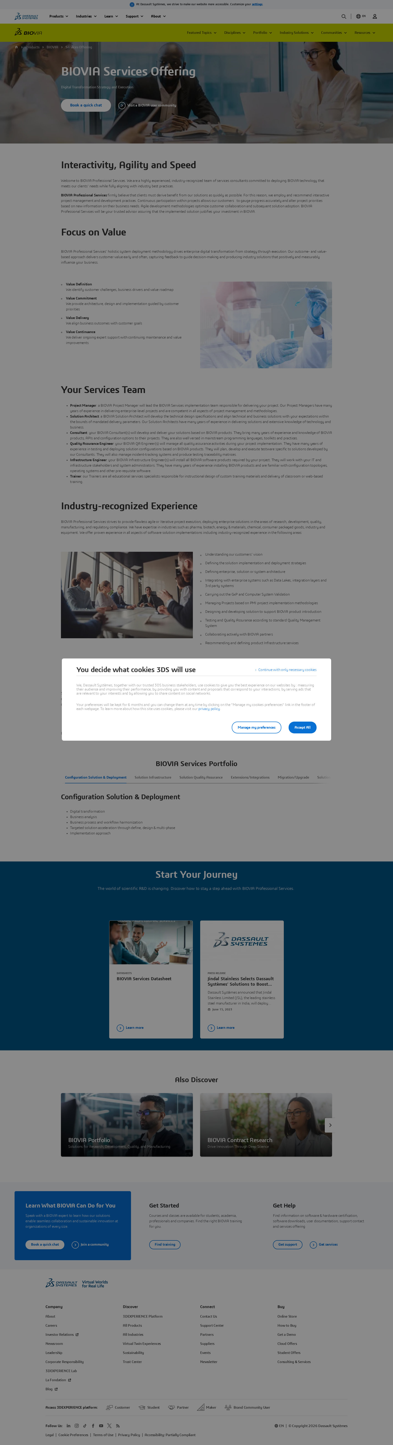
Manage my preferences (256, 727)
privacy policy (209, 709)
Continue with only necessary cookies (287, 670)
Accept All (303, 727)
